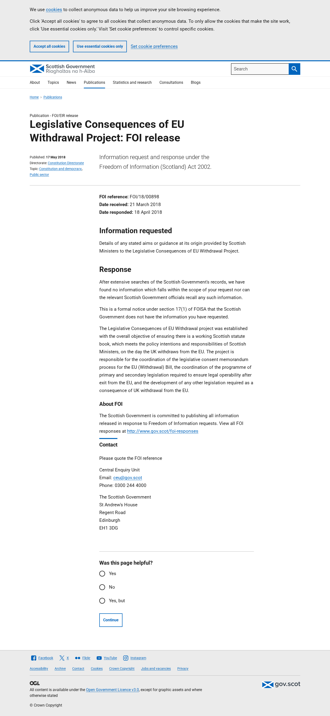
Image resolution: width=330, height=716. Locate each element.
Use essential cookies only (100, 46)
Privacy (182, 668)
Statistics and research (132, 82)
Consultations (171, 82)
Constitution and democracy (60, 169)
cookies (54, 9)
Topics (53, 82)
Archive (60, 668)
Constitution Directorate (66, 163)
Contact (78, 668)
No (112, 587)
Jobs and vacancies (156, 668)
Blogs (196, 82)
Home (34, 97)
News (71, 82)
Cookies (97, 668)
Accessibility (39, 668)
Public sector (39, 175)
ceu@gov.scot (127, 477)
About (35, 82)
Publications (94, 82)
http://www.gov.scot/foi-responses (162, 431)
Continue (111, 620)
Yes (112, 573)
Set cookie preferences (154, 46)
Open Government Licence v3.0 (112, 689)
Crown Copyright (122, 668)
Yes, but (117, 600)
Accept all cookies (49, 46)
